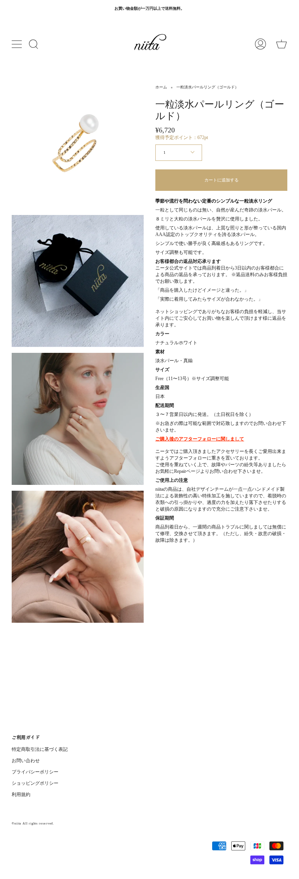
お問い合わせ (26, 760)
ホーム (161, 87)
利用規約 (21, 794)
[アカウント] (260, 44)
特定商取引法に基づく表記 (40, 749)
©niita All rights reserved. (33, 823)
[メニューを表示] (17, 44)
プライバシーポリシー (35, 772)
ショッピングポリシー (35, 783)
